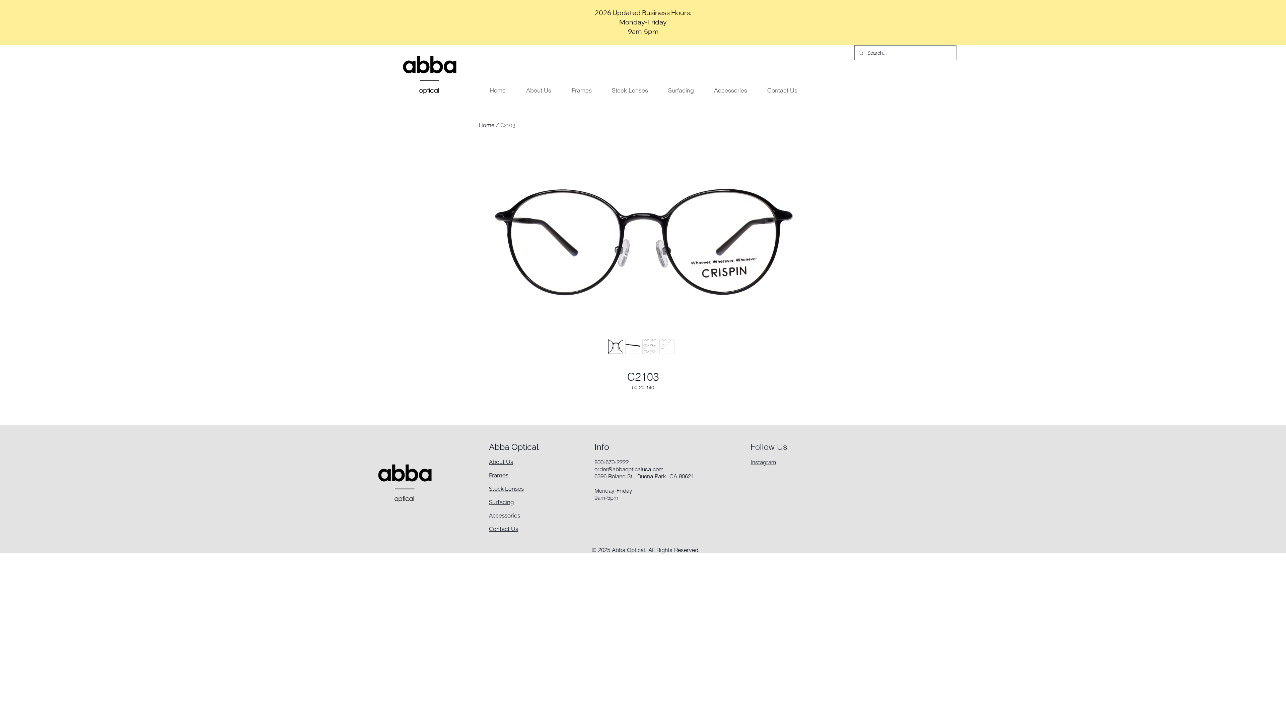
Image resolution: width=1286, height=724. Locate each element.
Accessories (504, 515)
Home (486, 125)
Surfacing (501, 502)
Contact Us (503, 529)
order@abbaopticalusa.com (628, 469)
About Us (501, 462)
